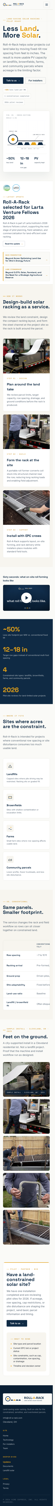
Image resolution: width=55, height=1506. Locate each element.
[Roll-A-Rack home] (15, 4)
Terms (6, 1488)
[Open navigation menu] (46, 4)
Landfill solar (8, 1470)
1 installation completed (17, 96)
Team (5, 1448)
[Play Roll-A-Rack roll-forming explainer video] (26, 598)
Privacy (6, 1484)
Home (5, 1435)
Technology (8, 1440)
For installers (35, 80)
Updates (7, 1462)
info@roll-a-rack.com (12, 1418)
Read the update (12, 244)
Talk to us (11, 80)
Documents (8, 1466)
